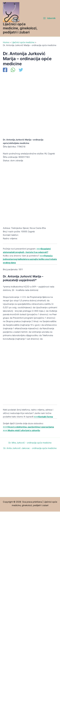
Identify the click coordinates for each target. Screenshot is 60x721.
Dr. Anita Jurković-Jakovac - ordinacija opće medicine (30, 448)
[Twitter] (21, 70)
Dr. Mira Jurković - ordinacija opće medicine (29, 443)
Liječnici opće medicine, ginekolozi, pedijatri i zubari (20, 28)
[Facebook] (5, 70)
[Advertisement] (30, 107)
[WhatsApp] (13, 70)
